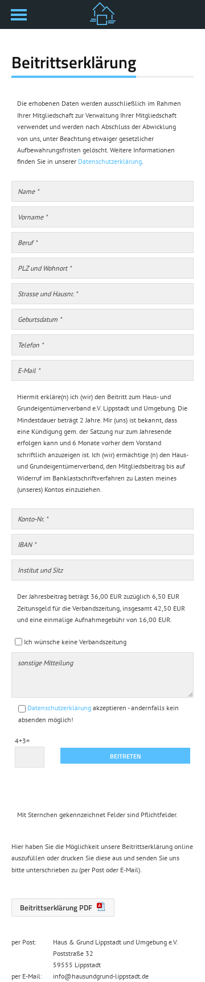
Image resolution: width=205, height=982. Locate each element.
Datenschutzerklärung (110, 161)
